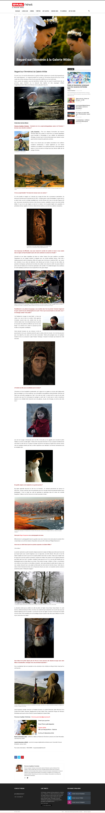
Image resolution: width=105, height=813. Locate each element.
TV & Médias (63, 11)
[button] (89, 11)
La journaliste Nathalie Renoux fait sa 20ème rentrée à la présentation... (83, 107)
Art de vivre (72, 11)
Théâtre (38, 11)
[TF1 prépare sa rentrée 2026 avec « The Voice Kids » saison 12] (71, 114)
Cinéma (32, 11)
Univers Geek (54, 11)
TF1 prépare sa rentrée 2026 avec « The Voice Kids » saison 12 (83, 114)
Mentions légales (87, 811)
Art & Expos (45, 11)
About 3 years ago (44, 803)
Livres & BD (25, 11)
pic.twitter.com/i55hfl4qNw (47, 801)
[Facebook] (25, 778)
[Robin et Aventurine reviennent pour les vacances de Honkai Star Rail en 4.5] (79, 77)
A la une (19, 14)
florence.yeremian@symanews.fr (41, 717)
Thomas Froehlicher (71, 90)
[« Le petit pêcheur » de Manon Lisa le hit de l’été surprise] (71, 121)
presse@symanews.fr (19, 793)
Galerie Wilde (42, 727)
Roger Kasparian (24, 535)
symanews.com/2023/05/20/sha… (49, 799)
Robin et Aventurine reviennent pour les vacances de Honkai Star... (78, 87)
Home (15, 14)
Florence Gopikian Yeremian (31, 766)
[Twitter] (28, 778)
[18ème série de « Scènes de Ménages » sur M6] (71, 100)
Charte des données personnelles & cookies (73, 811)
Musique (17, 11)
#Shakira (55, 798)
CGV (63, 811)
